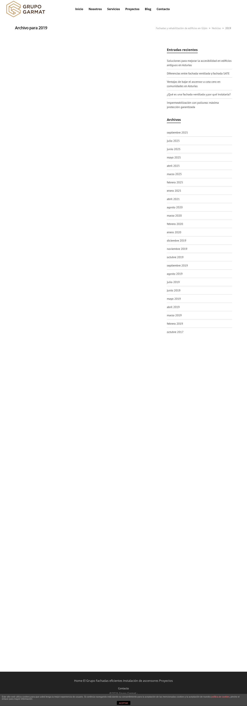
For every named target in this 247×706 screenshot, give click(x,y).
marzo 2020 (174, 215)
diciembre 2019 (176, 240)
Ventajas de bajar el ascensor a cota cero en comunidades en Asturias (193, 84)
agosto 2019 (175, 273)
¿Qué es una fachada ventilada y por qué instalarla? (199, 94)
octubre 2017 (175, 332)
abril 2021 (173, 199)
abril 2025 (173, 165)
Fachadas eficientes (109, 681)
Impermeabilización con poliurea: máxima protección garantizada (193, 105)
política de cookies (220, 697)
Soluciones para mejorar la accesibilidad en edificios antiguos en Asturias (199, 63)
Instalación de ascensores (140, 681)
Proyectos (166, 681)
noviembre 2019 (177, 249)
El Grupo (89, 681)
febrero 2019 (175, 323)
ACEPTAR (123, 703)
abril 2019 (173, 307)
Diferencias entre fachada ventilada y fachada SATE (198, 73)
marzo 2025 (174, 174)
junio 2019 (173, 290)
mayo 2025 (174, 157)
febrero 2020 (175, 224)
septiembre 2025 (177, 132)
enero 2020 (174, 232)
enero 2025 (174, 190)
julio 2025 (173, 141)
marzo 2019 (174, 315)
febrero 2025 (175, 182)
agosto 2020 (175, 207)
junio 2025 (173, 149)
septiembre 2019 (177, 265)
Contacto (123, 688)
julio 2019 (173, 282)
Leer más (25, 136)
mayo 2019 (174, 298)
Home (78, 681)
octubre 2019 (175, 257)
